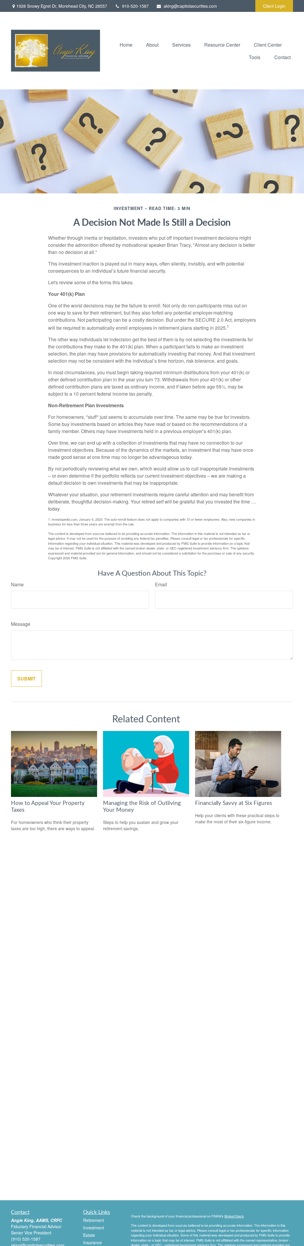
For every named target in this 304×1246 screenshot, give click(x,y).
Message (20, 623)
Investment (93, 1228)
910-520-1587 (135, 6)
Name (17, 584)
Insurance (92, 1242)
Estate (89, 1235)
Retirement (93, 1220)
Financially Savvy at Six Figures (233, 803)
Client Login (274, 6)
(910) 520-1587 (25, 1239)
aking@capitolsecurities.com (190, 6)
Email (161, 584)
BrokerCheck (234, 1216)
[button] (126, 44)
